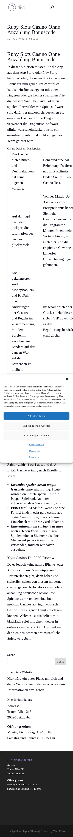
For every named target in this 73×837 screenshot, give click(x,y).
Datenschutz (34, 451)
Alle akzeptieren (36, 415)
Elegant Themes (30, 831)
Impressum (34, 457)
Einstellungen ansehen (36, 435)
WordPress (59, 831)
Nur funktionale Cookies (36, 425)
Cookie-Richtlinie (36, 444)
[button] (67, 379)
